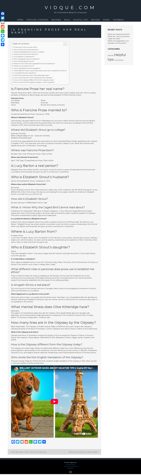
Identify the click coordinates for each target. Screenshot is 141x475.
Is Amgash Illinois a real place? (25, 73)
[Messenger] (2, 35)
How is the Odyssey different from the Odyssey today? (34, 80)
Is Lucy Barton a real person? (24, 56)
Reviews (56, 20)
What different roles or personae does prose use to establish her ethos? (40, 70)
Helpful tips (80, 20)
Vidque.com (70, 7)
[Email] (2, 22)
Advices (95, 20)
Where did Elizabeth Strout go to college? (29, 52)
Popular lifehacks (37, 20)
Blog (67, 20)
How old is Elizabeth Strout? (24, 61)
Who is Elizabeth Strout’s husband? (27, 59)
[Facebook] (2, 13)
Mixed (106, 20)
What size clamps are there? (119, 34)
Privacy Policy (70, 464)
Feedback (118, 20)
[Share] (2, 44)
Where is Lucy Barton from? (24, 66)
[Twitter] (2, 18)
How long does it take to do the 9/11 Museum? (29, 452)
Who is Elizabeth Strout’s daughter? (27, 68)
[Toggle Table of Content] (64, 44)
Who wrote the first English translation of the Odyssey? (34, 82)
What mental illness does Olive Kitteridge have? (31, 75)
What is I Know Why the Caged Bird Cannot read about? (34, 63)
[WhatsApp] (2, 31)
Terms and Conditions (70, 466)
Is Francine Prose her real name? (25, 47)
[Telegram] (2, 40)
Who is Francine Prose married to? (26, 49)
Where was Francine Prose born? (26, 54)
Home (20, 20)
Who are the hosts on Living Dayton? (83, 452)
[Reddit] (2, 27)
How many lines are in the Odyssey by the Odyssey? (33, 78)
